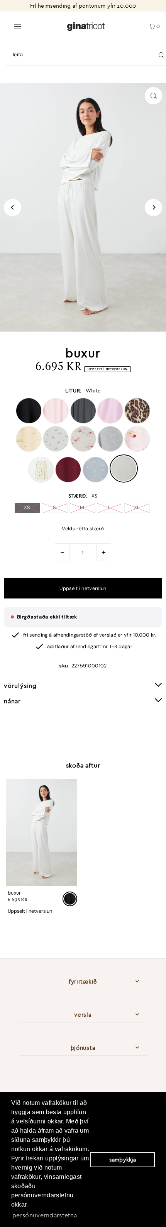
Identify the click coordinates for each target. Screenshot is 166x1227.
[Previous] (12, 207)
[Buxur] (41, 832)
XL (137, 507)
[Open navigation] (33, 25)
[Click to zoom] (153, 95)
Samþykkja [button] (122, 1159)
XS (27, 507)
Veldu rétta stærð (83, 529)
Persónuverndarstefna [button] (44, 1215)
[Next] (153, 207)
